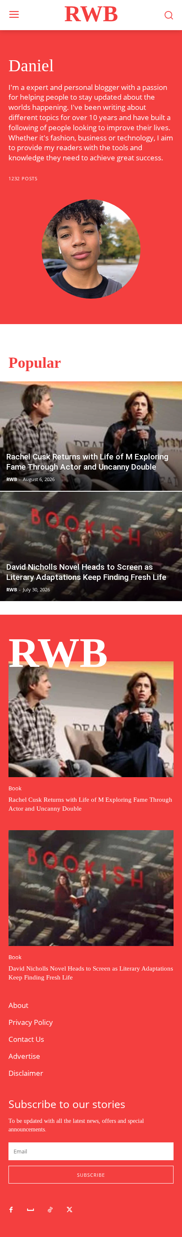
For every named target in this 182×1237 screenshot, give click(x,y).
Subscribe (91, 1175)
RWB (11, 479)
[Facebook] (11, 1210)
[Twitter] (69, 1210)
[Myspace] (30, 1210)
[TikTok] (50, 1210)
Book (15, 788)
